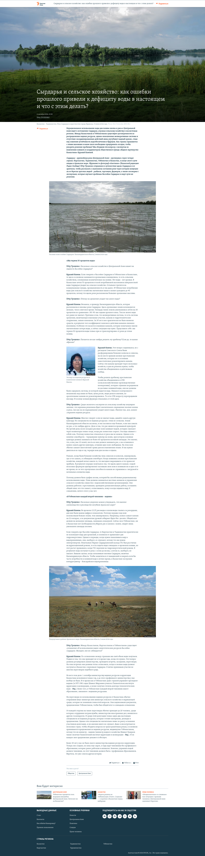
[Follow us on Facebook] (115, 816)
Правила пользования (45, 827)
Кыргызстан (41, 848)
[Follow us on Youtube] (104, 816)
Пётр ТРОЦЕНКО (43, 117)
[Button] (162, 3)
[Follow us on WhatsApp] (125, 816)
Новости (73, 815)
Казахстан (101, 792)
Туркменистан (75, 848)
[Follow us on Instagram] (110, 816)
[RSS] (135, 816)
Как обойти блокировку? (46, 823)
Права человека (148, 792)
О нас (39, 815)
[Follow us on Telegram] (120, 816)
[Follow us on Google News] (130, 816)
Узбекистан (107, 844)
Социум (73, 827)
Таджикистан (75, 844)
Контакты (40, 819)
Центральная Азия (60, 792)
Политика (73, 823)
